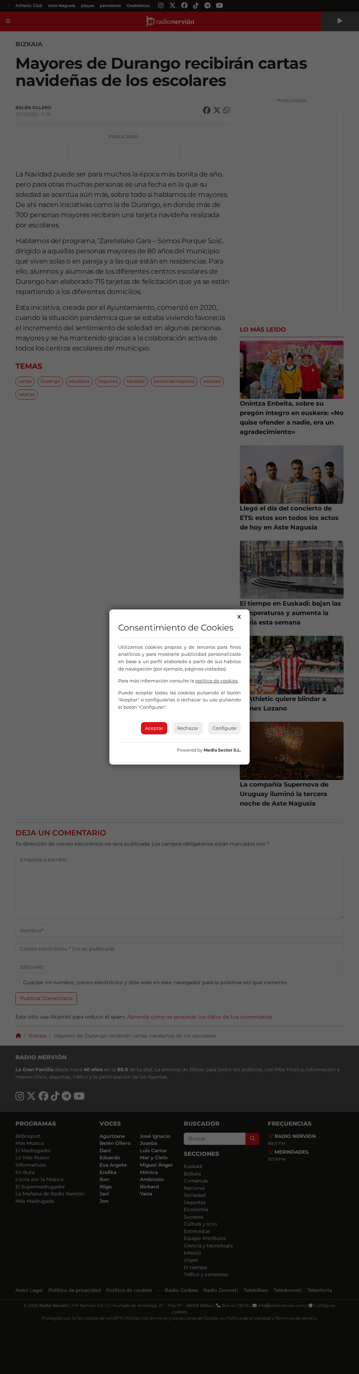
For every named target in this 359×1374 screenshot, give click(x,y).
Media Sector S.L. (222, 750)
